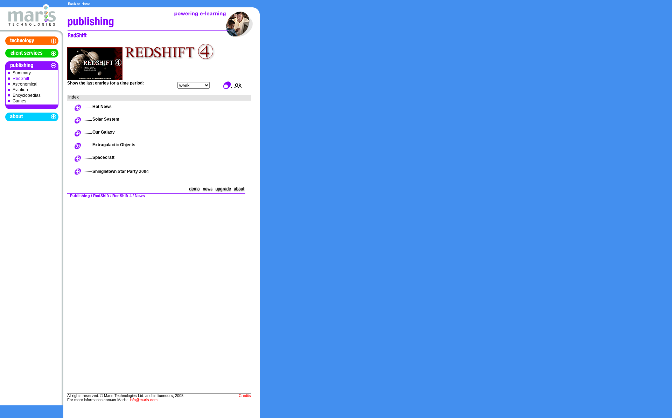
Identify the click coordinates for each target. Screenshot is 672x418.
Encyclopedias (27, 95)
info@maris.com (144, 400)
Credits (245, 395)
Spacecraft (103, 157)
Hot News (102, 106)
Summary (22, 72)
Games (19, 101)
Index (73, 97)
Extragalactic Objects (113, 144)
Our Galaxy (103, 132)
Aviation (20, 89)
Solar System (105, 119)
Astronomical (25, 84)
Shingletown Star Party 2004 (120, 171)
